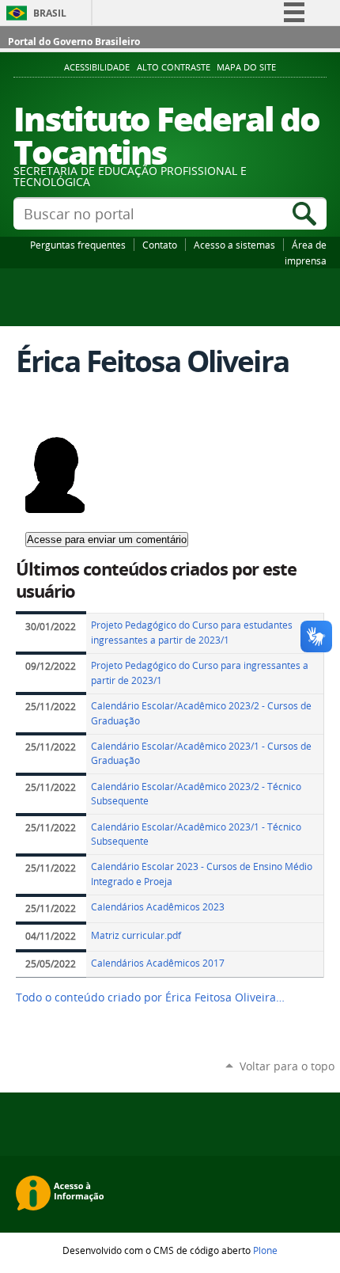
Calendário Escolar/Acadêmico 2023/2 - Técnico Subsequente (196, 794)
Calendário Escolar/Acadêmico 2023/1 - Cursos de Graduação (201, 753)
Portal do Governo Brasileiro (74, 41)
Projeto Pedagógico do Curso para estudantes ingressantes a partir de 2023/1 (192, 632)
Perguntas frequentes (78, 244)
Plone (265, 1250)
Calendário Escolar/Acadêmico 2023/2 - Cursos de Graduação (201, 713)
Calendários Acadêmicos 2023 (158, 907)
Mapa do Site (246, 67)
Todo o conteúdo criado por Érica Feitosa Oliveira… (150, 997)
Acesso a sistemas (234, 244)
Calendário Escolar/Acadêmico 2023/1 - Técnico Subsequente (196, 834)
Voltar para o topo (287, 1066)
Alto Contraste (173, 67)
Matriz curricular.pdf (136, 935)
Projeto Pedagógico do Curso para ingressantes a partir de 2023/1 (199, 673)
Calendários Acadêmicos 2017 (158, 963)
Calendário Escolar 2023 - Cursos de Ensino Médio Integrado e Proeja (201, 874)
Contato (159, 244)
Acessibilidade (97, 67)
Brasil (49, 13)
